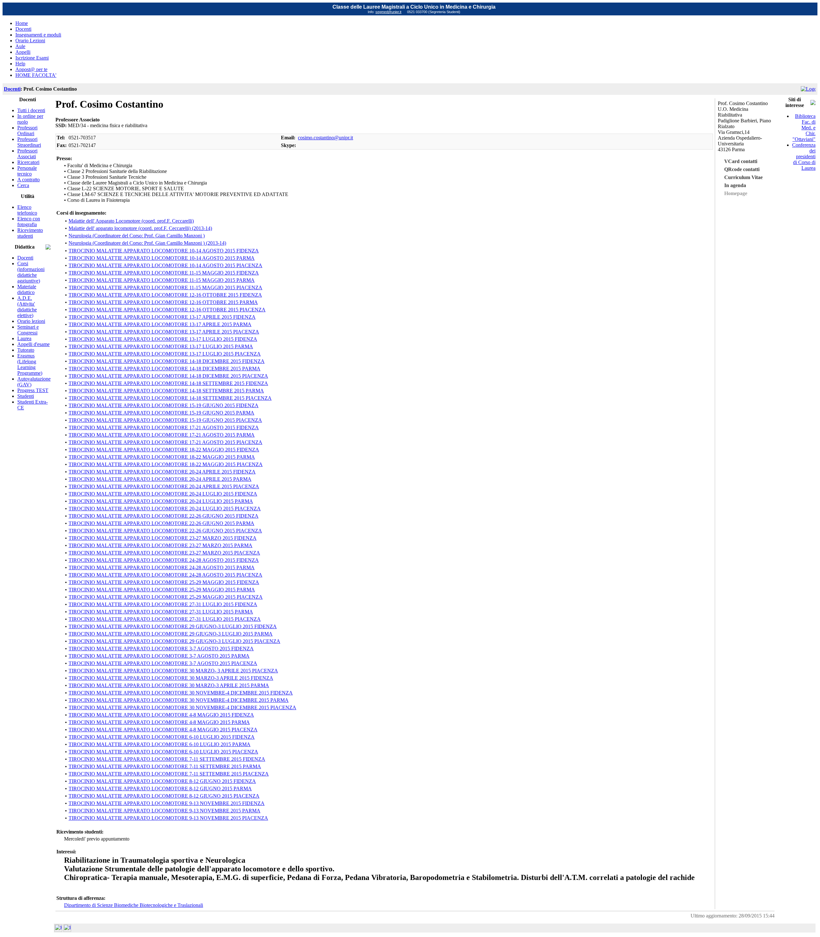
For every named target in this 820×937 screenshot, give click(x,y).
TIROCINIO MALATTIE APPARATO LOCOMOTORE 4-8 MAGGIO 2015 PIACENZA (163, 729)
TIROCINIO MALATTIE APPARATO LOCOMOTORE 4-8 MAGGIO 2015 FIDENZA (161, 715)
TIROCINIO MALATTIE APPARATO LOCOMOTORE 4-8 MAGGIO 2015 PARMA (159, 722)
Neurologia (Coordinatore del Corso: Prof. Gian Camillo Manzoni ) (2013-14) (147, 243)
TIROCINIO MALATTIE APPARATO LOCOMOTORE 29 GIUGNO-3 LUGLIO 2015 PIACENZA (174, 641)
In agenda (735, 185)
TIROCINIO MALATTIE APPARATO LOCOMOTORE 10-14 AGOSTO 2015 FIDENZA (164, 250)
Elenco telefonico (27, 210)
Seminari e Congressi (28, 329)
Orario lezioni (31, 321)
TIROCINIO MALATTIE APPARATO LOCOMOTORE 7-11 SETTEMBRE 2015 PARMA (165, 766)
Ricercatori (28, 162)
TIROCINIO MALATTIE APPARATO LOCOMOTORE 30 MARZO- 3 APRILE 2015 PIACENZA (173, 670)
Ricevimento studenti (30, 233)
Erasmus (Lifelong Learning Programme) (29, 364)
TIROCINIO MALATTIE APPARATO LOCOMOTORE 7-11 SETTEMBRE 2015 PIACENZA (169, 774)
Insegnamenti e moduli (38, 34)
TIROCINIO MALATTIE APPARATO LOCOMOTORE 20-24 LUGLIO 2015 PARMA (161, 501)
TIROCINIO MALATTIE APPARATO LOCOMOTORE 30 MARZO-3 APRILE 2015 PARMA (169, 685)
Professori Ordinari (27, 130)
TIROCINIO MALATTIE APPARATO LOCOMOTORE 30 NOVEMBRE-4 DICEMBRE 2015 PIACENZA (182, 707)
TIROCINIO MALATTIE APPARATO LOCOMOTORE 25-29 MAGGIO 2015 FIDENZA (164, 582)
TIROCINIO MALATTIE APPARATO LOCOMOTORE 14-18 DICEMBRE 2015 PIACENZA (168, 376)
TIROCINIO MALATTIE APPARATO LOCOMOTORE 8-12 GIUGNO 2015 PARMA (160, 788)
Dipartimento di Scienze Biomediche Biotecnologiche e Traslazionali (133, 905)
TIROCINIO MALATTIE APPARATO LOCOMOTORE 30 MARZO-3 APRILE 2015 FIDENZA (171, 678)
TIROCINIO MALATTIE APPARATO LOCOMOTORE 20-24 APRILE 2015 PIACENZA (164, 486)
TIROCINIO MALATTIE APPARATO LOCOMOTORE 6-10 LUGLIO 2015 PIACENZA (163, 751)
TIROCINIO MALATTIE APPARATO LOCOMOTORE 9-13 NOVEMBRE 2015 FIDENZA (167, 803)
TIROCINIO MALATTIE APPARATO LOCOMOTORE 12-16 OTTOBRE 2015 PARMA (163, 302)
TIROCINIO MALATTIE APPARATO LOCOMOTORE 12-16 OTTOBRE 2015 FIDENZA (165, 295)
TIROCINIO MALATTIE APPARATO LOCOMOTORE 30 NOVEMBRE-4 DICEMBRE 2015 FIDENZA (181, 692)
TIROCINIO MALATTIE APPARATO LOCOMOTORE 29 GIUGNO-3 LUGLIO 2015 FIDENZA (173, 626)
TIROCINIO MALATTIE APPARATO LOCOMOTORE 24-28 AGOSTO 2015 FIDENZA (164, 560)
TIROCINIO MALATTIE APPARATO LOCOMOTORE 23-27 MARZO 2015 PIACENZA (164, 552)
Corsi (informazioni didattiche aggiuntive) (31, 272)
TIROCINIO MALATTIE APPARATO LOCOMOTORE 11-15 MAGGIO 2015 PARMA (162, 280)
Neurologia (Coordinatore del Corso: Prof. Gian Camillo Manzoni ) (137, 235)
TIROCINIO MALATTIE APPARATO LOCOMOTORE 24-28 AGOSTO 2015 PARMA (162, 567)
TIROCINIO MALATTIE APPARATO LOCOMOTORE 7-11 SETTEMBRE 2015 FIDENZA (167, 759)
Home (21, 23)
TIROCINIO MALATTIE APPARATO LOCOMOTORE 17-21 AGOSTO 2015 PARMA (162, 435)
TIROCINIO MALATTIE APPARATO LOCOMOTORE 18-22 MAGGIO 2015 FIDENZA (164, 449)
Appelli (22, 52)
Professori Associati (27, 153)
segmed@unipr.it (388, 12)
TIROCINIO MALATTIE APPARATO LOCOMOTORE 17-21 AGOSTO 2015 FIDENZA (164, 427)
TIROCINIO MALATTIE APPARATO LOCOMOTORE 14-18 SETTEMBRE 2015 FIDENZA (168, 383)
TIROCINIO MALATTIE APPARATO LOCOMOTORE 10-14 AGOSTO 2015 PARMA (162, 258)
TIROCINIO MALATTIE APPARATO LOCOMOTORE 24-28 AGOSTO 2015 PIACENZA (165, 575)
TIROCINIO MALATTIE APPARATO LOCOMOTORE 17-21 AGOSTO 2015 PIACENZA (165, 442)
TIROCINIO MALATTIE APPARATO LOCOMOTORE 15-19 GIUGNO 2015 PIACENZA (165, 420)
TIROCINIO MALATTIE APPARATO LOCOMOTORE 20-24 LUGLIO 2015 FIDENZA (163, 494)
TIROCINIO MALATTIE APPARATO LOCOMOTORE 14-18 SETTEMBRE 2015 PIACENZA (170, 398)
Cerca (23, 185)
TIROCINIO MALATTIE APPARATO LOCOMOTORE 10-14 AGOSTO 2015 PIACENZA (165, 265)
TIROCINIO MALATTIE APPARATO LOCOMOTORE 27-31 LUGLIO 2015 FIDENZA (163, 604)
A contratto (28, 179)
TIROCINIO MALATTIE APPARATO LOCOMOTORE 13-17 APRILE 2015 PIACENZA (164, 331)
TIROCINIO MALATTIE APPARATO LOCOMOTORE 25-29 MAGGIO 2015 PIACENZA (166, 597)
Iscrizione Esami (32, 58)
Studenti (25, 396)
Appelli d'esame (33, 344)
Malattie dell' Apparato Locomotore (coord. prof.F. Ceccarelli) (131, 221)
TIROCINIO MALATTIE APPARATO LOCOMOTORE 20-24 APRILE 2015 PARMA (160, 479)
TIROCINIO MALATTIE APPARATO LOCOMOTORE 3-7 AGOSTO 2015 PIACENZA (163, 663)
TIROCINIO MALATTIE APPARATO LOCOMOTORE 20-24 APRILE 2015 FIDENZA (162, 471)
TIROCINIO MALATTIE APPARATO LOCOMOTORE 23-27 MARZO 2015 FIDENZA (163, 538)
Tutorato (25, 350)
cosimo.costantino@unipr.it (325, 137)
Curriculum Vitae (743, 177)
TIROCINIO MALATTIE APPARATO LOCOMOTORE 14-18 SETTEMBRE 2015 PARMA (166, 390)
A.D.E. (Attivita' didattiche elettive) (27, 306)
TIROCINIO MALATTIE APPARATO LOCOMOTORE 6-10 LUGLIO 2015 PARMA (159, 744)
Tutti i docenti (31, 110)
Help (20, 63)
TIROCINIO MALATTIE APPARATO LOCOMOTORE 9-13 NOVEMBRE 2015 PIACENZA (168, 818)
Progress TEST (32, 390)
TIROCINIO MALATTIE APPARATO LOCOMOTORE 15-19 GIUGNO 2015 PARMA (161, 412)
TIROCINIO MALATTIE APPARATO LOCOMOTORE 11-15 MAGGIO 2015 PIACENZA (165, 287)
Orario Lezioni (30, 40)
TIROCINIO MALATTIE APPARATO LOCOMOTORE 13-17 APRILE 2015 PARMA (160, 324)
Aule (20, 46)
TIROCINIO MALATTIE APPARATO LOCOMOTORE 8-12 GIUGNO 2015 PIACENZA (164, 796)
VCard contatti (740, 161)
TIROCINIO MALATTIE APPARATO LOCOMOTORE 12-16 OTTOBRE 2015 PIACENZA (167, 309)
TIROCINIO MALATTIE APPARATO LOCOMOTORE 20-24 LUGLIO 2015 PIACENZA (165, 508)
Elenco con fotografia (28, 221)
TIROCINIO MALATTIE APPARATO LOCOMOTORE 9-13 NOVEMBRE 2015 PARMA (164, 810)
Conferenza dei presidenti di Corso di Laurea (804, 156)
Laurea (24, 338)
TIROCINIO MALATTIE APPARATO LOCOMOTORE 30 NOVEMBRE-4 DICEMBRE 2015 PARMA (179, 700)
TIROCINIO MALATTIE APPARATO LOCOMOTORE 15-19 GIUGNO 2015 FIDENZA (163, 405)
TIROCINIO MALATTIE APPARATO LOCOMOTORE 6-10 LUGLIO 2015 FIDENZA (162, 737)
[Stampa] (67, 930)
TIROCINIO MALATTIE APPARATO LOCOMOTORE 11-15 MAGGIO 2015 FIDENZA (164, 272)
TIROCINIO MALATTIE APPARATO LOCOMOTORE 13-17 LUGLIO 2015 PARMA (161, 346)
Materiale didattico (26, 289)
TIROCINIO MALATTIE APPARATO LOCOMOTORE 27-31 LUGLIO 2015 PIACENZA (165, 619)
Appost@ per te (31, 69)
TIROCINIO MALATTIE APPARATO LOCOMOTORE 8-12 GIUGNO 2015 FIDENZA (162, 781)
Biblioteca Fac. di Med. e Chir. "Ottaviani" (804, 127)
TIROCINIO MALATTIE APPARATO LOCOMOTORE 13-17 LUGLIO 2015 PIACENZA (165, 354)
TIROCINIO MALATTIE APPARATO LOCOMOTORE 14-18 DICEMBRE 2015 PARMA (164, 368)
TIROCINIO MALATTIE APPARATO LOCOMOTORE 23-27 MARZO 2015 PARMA (160, 545)
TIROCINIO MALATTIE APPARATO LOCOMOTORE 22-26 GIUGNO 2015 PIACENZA (165, 530)
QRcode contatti (741, 169)
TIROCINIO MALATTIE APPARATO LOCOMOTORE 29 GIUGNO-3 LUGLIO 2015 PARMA (171, 634)
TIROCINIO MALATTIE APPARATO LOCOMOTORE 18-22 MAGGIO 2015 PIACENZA (166, 464)
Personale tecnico (27, 171)
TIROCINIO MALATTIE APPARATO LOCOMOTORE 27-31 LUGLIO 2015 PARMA (161, 611)
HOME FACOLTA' (35, 75)
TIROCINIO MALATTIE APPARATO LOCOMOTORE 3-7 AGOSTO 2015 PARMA (159, 656)
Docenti (23, 29)
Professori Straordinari (29, 142)
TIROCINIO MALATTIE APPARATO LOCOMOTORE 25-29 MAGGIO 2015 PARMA (162, 589)
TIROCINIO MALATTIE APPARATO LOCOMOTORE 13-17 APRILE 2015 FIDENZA (162, 317)
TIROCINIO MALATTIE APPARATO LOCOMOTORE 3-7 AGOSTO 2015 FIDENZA (161, 648)
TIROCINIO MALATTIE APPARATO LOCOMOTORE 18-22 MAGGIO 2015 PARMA (162, 457)
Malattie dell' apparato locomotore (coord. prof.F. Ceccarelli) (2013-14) (140, 228)
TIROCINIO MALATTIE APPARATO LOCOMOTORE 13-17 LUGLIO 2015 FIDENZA (163, 339)
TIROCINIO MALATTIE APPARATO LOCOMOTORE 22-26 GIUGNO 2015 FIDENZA (163, 516)
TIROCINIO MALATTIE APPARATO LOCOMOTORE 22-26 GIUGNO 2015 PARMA (161, 523)
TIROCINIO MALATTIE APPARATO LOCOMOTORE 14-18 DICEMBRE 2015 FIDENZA (167, 361)
